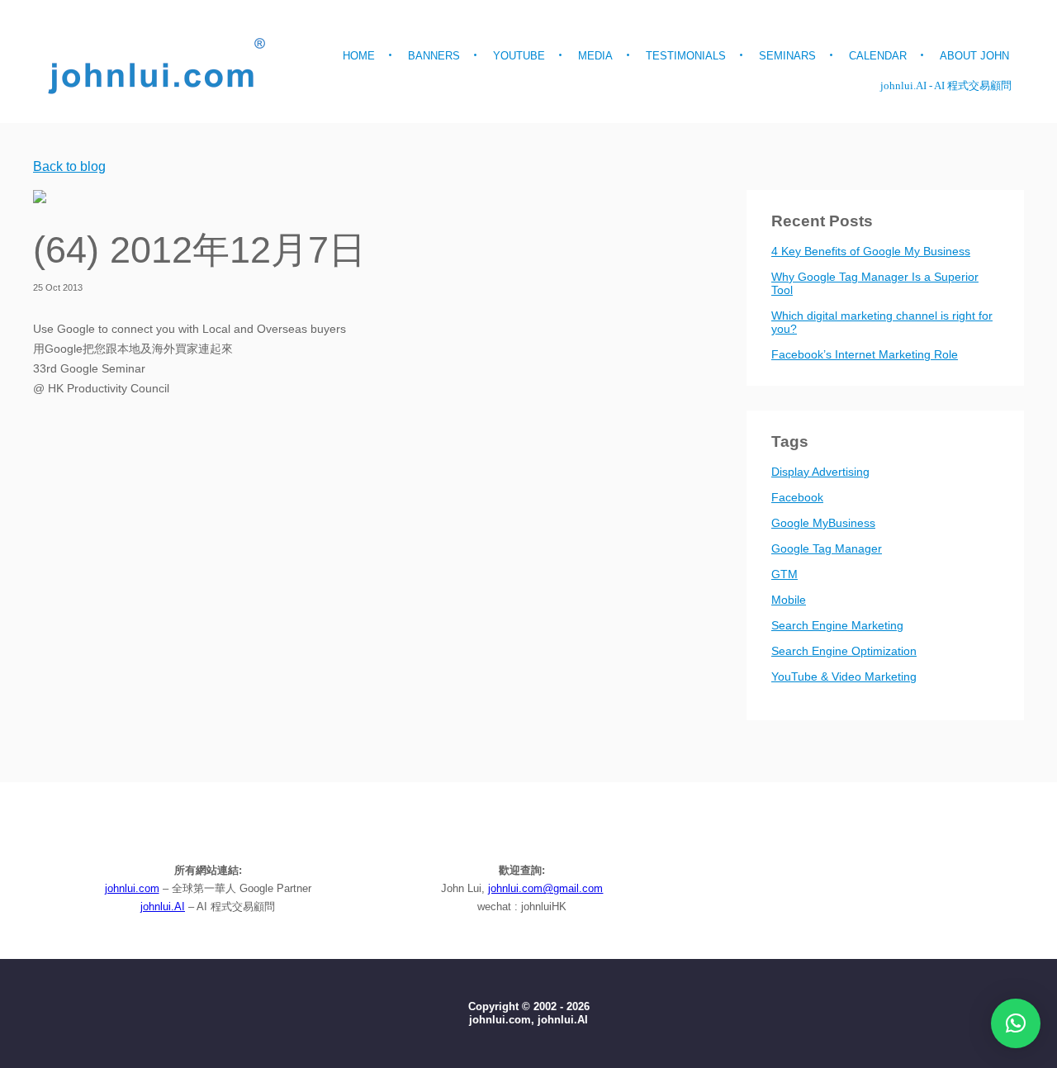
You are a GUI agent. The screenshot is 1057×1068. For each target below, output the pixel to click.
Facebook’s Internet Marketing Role (864, 354)
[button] (1015, 1023)
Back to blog (69, 166)
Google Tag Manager (826, 548)
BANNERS (434, 56)
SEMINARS (787, 56)
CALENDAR (878, 56)
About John (974, 56)
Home (359, 56)
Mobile (788, 599)
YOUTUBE (519, 56)
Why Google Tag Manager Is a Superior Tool (875, 283)
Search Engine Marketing (837, 625)
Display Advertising (820, 471)
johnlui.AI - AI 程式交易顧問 (946, 85)
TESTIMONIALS (686, 56)
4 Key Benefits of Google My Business (870, 251)
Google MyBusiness (823, 522)
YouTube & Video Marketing (844, 676)
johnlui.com (132, 888)
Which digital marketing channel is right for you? (882, 322)
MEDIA (595, 56)
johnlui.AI (162, 906)
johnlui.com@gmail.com (545, 888)
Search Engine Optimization (844, 650)
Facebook (797, 497)
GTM (784, 574)
